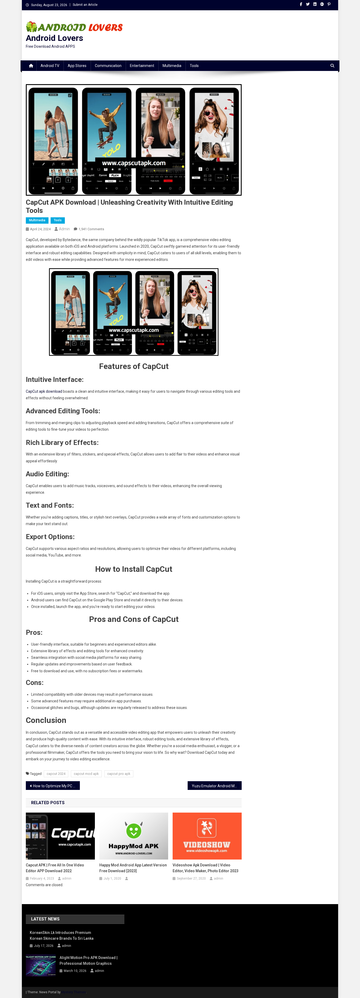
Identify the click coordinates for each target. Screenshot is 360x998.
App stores (77, 66)
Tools (194, 66)
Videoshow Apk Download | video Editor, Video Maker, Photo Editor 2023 (206, 868)
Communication (108, 66)
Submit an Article (85, 5)
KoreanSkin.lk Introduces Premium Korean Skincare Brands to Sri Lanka (62, 935)
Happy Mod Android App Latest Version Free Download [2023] (133, 868)
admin (64, 229)
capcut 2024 (56, 774)
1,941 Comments (91, 229)
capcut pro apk (118, 774)
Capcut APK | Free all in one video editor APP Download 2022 (55, 868)
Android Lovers (54, 38)
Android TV (50, 66)
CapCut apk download (44, 391)
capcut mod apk (86, 774)
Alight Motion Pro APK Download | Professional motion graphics (89, 961)
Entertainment (142, 66)
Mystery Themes (73, 992)
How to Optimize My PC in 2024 (56, 786)
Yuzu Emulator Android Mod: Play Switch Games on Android (217, 786)
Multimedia (172, 66)
